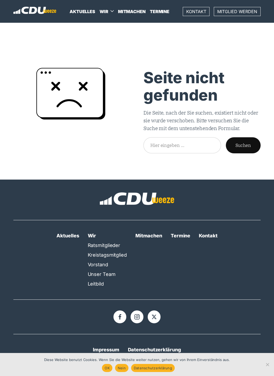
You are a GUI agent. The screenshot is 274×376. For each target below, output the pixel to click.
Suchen (243, 145)
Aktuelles (82, 11)
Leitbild (96, 284)
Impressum (106, 349)
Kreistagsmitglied (107, 255)
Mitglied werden (237, 11)
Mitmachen (132, 11)
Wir (104, 11)
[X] (154, 316)
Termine (159, 11)
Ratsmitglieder (104, 245)
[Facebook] (119, 316)
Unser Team (102, 274)
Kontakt (196, 11)
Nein (122, 368)
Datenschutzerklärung (154, 349)
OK (107, 368)
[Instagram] (137, 316)
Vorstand (98, 264)
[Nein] (267, 364)
